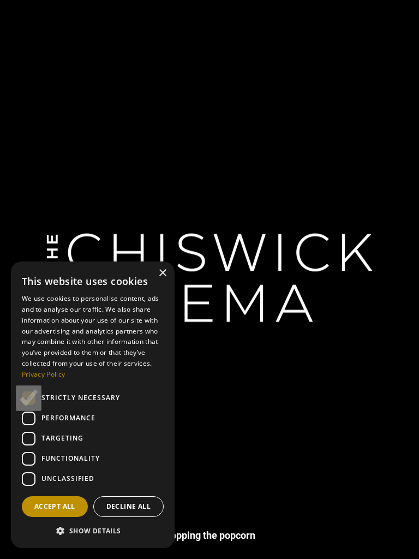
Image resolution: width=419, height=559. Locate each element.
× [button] (162, 273)
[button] (93, 530)
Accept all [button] (54, 506)
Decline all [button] (128, 506)
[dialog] (93, 404)
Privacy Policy (43, 374)
